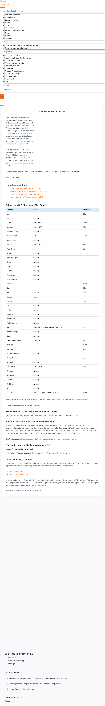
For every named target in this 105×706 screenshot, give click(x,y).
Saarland (8, 38)
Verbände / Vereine (12, 66)
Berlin (7, 25)
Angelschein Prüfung (12, 60)
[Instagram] (2, 7)
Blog (6, 81)
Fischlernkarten (10, 76)
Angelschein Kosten (12, 55)
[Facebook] (4, 7)
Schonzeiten (9, 68)
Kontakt (6, 85)
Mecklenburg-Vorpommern (14, 30)
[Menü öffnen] (2, 96)
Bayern (7, 22)
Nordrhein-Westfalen (12, 15)
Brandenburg (9, 28)
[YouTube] (1, 7)
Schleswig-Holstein (12, 20)
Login (5, 90)
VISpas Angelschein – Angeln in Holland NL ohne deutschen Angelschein (34, 684)
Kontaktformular (40, 485)
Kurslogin (11, 664)
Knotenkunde (10, 79)
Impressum (12, 658)
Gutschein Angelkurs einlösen (16, 48)
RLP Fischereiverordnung (18, 474)
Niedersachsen (10, 17)
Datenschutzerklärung (16, 661)
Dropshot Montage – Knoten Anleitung (21, 689)
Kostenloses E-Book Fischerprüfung (18, 58)
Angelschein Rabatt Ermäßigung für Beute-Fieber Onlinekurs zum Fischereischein (37, 678)
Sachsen (8, 33)
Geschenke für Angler (13, 73)
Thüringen (8, 36)
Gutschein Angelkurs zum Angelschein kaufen (21, 45)
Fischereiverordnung (80, 399)
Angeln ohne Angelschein (14, 63)
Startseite (9, 490)
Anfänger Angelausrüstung (14, 71)
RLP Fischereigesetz (16, 472)
